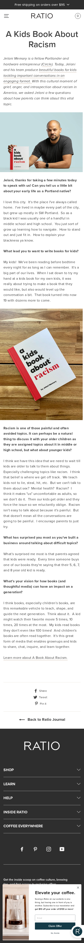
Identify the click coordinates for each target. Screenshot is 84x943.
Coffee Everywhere (23, 826)
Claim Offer (55, 926)
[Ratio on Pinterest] (35, 849)
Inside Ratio (15, 812)
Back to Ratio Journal (45, 719)
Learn (9, 784)
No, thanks (55, 933)
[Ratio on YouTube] (62, 849)
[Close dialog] (78, 887)
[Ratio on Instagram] (48, 849)
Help (8, 797)
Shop (8, 769)
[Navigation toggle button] (6, 16)
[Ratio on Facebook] (22, 849)
